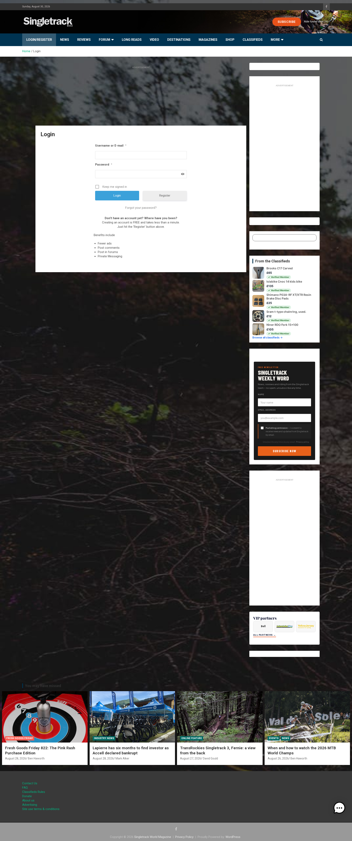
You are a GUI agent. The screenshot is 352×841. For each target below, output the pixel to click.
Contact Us (29, 783)
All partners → (264, 635)
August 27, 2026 (190, 758)
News (64, 40)
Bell (263, 626)
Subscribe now (284, 451)
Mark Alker (122, 758)
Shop (230, 40)
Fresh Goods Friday (19, 738)
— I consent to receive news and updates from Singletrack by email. (287, 431)
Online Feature (191, 738)
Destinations (178, 40)
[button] (339, 807)
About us (28, 800)
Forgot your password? (141, 208)
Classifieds (253, 40)
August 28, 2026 (15, 758)
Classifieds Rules (33, 792)
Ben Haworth (36, 758)
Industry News (104, 738)
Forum (104, 40)
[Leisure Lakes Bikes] (284, 626)
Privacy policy (302, 442)
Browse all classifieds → (267, 337)
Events (273, 738)
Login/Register (39, 40)
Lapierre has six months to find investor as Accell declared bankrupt (131, 750)
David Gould (210, 758)
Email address (267, 410)
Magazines (208, 40)
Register (164, 195)
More (275, 40)
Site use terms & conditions (40, 809)
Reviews (84, 40)
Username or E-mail (110, 145)
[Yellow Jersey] (306, 626)
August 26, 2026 (278, 758)
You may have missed (43, 686)
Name (261, 394)
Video (154, 40)
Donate (27, 796)
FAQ (25, 787)
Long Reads (132, 40)
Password (103, 164)
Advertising (29, 805)
